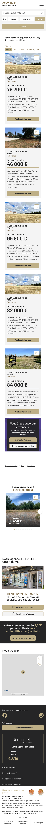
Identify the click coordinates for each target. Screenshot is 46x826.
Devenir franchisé (9, 773)
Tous (4, 19)
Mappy (25, 694)
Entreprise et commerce (12, 779)
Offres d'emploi (8, 767)
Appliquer (23, 26)
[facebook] (4, 715)
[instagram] (41, 715)
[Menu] (42, 4)
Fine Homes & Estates (11, 784)
